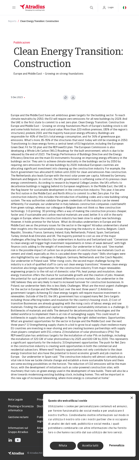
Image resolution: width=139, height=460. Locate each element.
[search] (91, 8)
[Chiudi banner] (132, 398)
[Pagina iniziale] (51, 7)
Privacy (41, 399)
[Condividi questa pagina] (65, 97)
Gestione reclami (18, 417)
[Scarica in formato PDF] (73, 97)
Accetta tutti (90, 445)
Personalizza (116, 445)
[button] (14, 7)
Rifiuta (63, 445)
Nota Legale (15, 399)
